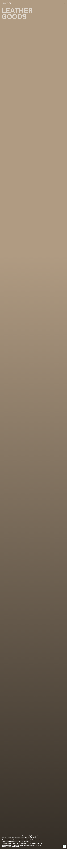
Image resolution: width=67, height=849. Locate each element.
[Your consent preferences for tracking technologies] (64, 846)
